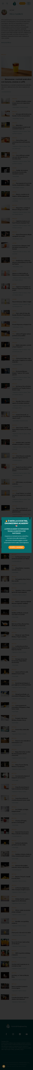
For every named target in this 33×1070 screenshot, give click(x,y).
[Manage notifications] (3, 1066)
